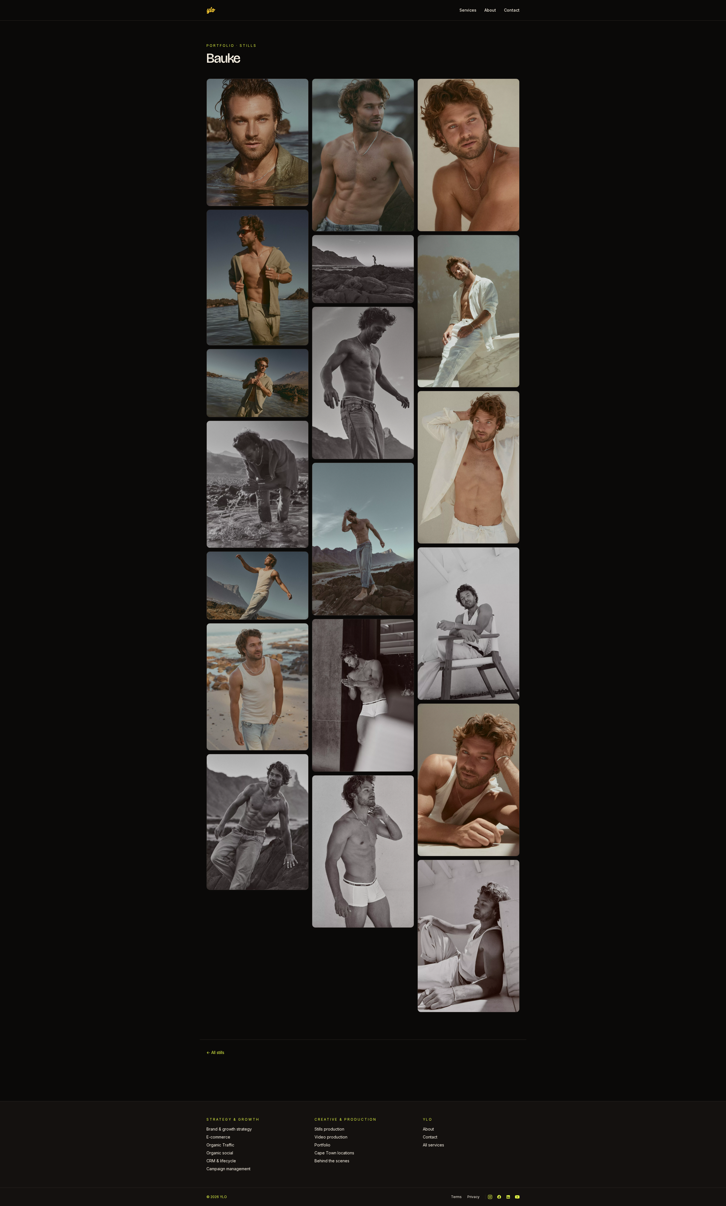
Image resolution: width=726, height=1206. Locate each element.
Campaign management (228, 1168)
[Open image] (257, 142)
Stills (248, 45)
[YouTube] (517, 1197)
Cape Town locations (334, 1152)
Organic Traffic (220, 1144)
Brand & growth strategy (229, 1129)
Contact (512, 10)
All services (433, 1144)
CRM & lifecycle (221, 1160)
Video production (331, 1137)
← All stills (215, 1052)
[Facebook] (499, 1197)
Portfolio (220, 45)
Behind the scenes (332, 1160)
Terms (456, 1197)
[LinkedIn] (508, 1197)
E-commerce (218, 1137)
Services (467, 10)
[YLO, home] (211, 10)
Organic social (219, 1152)
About (490, 10)
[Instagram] (490, 1197)
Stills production (329, 1129)
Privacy (473, 1197)
